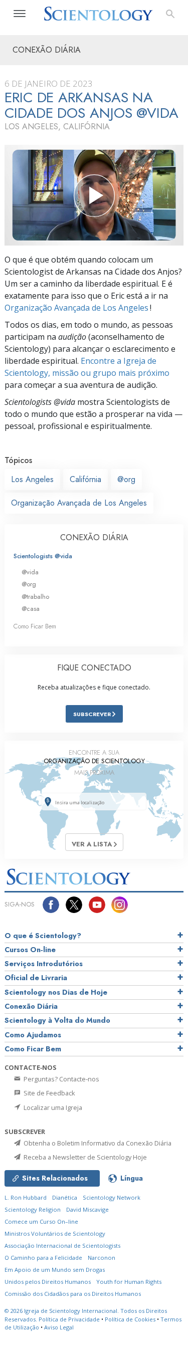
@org (126, 479)
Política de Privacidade (69, 1319)
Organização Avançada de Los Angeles (76, 307)
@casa (31, 608)
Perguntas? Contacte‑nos (60, 1078)
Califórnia (85, 479)
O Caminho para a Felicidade (43, 1257)
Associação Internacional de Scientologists (62, 1245)
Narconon (101, 1257)
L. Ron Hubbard (26, 1197)
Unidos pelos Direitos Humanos (48, 1281)
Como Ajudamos (33, 1035)
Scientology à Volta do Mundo (57, 1020)
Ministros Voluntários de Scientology (55, 1233)
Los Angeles (32, 479)
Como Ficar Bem (35, 626)
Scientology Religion (33, 1209)
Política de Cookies (130, 1319)
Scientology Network (111, 1197)
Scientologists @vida (43, 556)
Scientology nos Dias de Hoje (56, 992)
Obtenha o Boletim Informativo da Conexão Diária (96, 1143)
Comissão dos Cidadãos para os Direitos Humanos (73, 1293)
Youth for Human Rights (128, 1281)
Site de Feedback (48, 1092)
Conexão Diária (31, 1006)
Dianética (64, 1197)
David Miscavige (87, 1209)
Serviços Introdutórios (44, 964)
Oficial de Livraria (36, 978)
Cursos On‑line (30, 950)
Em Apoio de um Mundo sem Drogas (55, 1269)
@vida (30, 572)
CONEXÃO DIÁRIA (94, 537)
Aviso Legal (59, 1327)
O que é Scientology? (43, 936)
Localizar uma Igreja (52, 1107)
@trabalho (35, 596)
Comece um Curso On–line (41, 1221)
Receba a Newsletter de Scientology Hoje (84, 1157)
